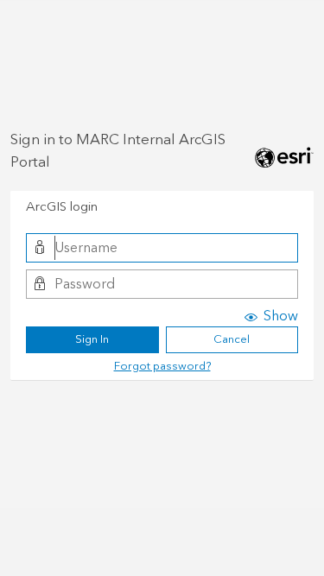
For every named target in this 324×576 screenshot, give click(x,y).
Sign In (92, 339)
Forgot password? (162, 366)
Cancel (231, 339)
